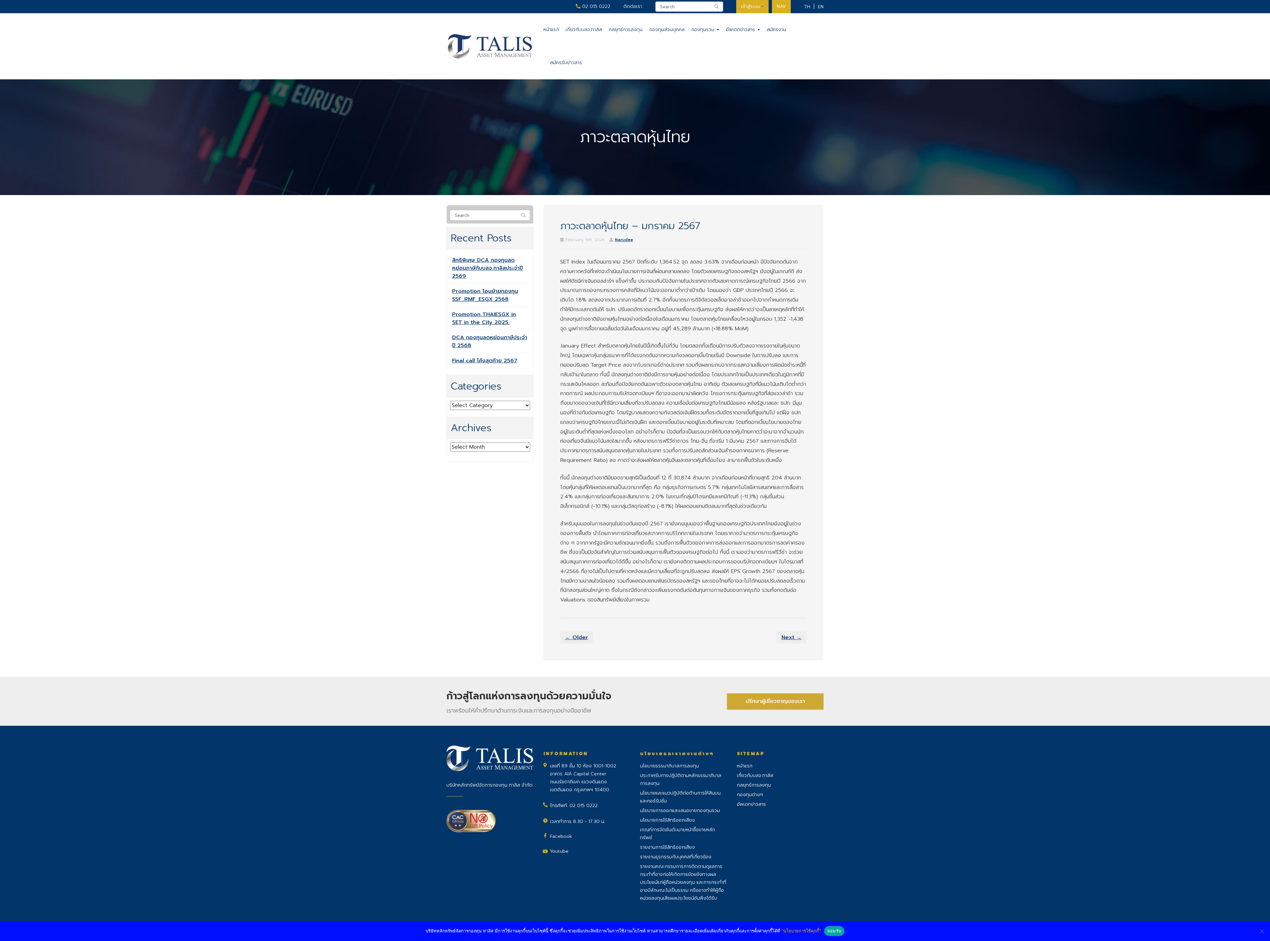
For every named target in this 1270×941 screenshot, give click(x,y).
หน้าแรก (551, 29)
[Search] (523, 215)
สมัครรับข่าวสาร (566, 62)
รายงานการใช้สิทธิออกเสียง (667, 847)
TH (807, 6)
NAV (781, 6)
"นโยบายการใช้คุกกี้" (801, 930)
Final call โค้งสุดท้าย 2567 (484, 361)
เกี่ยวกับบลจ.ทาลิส (584, 29)
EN (821, 6)
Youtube (559, 851)
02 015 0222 (595, 6)
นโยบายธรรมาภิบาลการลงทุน (669, 765)
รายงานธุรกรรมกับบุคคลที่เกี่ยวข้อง (675, 856)
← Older (576, 637)
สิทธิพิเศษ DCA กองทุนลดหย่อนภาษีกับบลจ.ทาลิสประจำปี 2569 (487, 268)
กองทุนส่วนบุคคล (667, 29)
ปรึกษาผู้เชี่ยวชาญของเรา (775, 701)
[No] (1261, 931)
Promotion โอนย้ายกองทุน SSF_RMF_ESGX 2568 (485, 295)
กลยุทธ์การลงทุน (626, 29)
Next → (792, 637)
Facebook (561, 836)
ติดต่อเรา (632, 6)
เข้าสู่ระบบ (750, 6)
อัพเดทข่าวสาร (741, 29)
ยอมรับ (834, 930)
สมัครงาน (776, 29)
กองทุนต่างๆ (750, 794)
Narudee (624, 240)
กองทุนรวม (703, 29)
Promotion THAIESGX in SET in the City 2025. (484, 318)
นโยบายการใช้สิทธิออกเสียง (667, 820)
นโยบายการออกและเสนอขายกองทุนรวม (680, 810)
